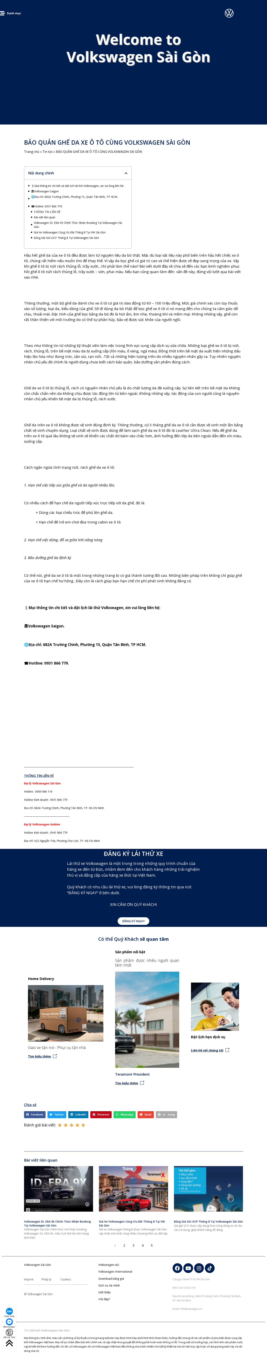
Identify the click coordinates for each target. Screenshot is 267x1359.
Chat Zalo (9, 1316)
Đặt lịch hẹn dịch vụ (208, 1037)
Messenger (9, 1326)
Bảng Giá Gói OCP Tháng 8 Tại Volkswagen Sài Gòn (66, 238)
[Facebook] (177, 1268)
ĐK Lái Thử (9, 1337)
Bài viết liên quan (44, 217)
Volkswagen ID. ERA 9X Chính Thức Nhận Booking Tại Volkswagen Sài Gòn (78, 225)
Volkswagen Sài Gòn (37, 1265)
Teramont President (132, 1074)
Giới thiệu (104, 1292)
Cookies (65, 1279)
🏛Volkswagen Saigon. (45, 191)
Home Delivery (41, 978)
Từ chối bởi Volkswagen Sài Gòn (47, 1330)
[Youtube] (188, 1268)
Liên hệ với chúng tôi (207, 1050)
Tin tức (47, 152)
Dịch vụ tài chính (109, 1285)
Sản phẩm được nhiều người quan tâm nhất (147, 963)
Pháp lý (46, 1279)
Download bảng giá (111, 1278)
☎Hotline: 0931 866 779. (47, 206)
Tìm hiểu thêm (39, 1056)
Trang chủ (31, 152)
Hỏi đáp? (104, 1299)
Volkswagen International (115, 1271)
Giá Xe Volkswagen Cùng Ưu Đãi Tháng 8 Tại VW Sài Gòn (70, 232)
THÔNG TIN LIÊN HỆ (47, 212)
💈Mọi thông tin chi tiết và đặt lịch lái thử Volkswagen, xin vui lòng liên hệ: (77, 186)
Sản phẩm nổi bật (130, 952)
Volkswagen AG (108, 1265)
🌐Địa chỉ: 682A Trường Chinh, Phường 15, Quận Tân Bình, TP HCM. (78, 199)
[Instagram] (199, 1268)
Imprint (28, 1279)
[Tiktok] (210, 1268)
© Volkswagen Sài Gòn (38, 1294)
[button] (126, 173)
